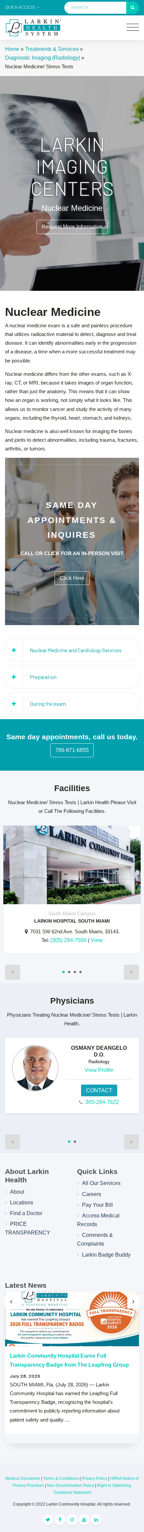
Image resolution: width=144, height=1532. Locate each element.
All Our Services (101, 1183)
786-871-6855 (72, 750)
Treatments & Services (52, 49)
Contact (99, 1090)
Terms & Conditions (61, 1478)
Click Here (72, 578)
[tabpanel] (72, 893)
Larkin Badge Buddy (106, 1255)
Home (12, 49)
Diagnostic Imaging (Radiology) (42, 58)
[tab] (72, 650)
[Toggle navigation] (133, 27)
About (17, 1192)
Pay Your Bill (97, 1205)
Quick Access (20, 7)
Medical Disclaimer (22, 1478)
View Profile (99, 1070)
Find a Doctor (26, 1213)
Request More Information (72, 227)
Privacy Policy (94, 1478)
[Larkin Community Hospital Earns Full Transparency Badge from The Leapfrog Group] (72, 1319)
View (97, 940)
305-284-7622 (102, 1102)
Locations (21, 1202)
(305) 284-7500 (68, 940)
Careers (91, 1194)
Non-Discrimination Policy (70, 1485)
